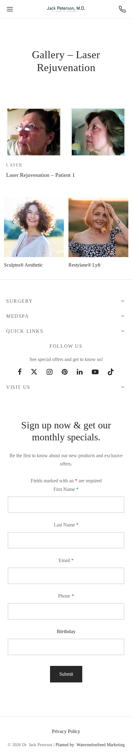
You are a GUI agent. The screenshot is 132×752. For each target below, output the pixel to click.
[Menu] (10, 9)
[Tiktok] (110, 372)
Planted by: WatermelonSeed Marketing (90, 745)
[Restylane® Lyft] (98, 227)
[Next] (119, 222)
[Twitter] (34, 372)
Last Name (66, 524)
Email (66, 560)
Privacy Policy (66, 731)
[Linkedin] (80, 372)
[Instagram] (50, 372)
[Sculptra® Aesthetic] (34, 227)
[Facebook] (20, 372)
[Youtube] (95, 372)
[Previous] (13, 222)
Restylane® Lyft (84, 265)
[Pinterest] (65, 372)
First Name (66, 489)
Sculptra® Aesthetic (23, 265)
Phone (66, 595)
